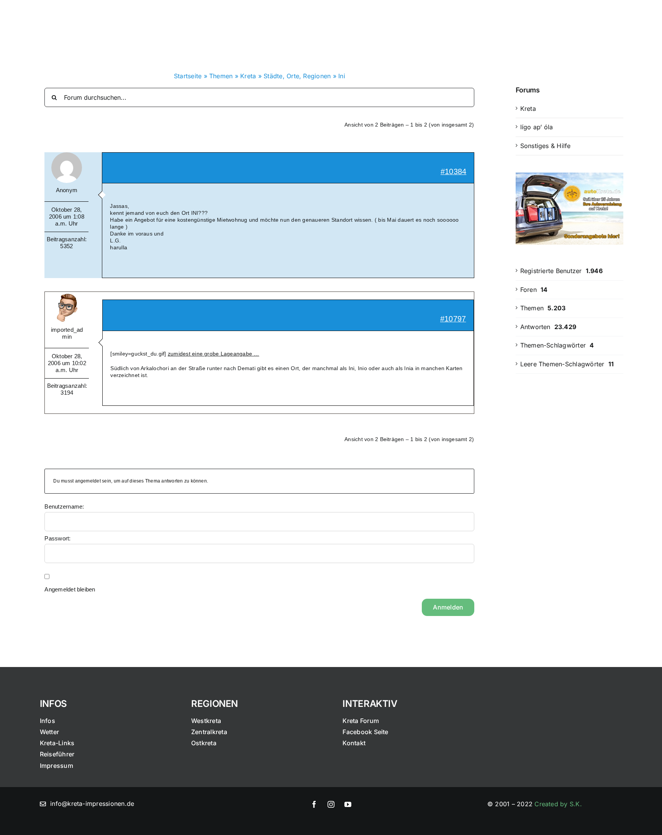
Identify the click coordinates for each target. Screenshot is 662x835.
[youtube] (347, 804)
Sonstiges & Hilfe (545, 146)
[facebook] (314, 804)
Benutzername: (64, 506)
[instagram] (331, 804)
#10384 (453, 171)
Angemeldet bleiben (69, 589)
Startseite (188, 76)
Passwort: (57, 538)
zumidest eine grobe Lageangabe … (213, 354)
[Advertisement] (569, 506)
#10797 (453, 319)
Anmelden (448, 607)
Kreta (248, 76)
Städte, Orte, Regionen (297, 76)
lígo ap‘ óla (536, 127)
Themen (221, 76)
